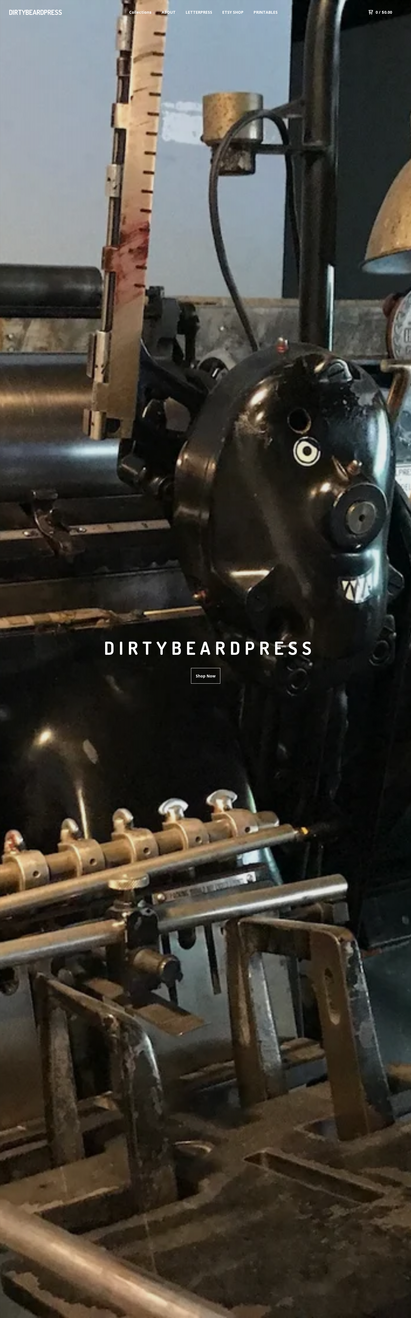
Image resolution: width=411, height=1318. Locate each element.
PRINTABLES (266, 12)
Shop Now (206, 676)
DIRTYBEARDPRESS (35, 12)
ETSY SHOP (233, 12)
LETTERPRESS (199, 12)
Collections (140, 12)
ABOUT (169, 12)
